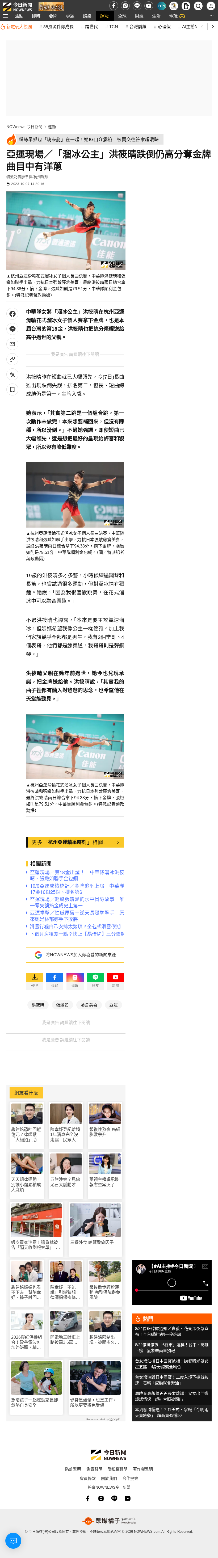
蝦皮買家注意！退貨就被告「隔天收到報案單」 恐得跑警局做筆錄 (35, 1245)
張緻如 (62, 1005)
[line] (137, 5)
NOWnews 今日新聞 (24, 126)
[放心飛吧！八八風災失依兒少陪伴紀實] (51, 7)
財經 (139, 16)
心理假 (164, 26)
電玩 (173, 16)
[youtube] (148, 5)
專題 (70, 16)
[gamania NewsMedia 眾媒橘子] (109, 1521)
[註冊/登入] (211, 6)
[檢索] (198, 6)
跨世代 (91, 26)
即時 (36, 16)
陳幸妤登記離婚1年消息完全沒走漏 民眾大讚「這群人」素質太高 (65, 1134)
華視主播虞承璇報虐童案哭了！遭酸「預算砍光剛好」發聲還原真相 (104, 1182)
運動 (105, 15)
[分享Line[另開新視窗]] (12, 329)
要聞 (53, 16)
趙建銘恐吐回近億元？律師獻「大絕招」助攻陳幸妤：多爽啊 (26, 1134)
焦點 (19, 16)
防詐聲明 (73, 1469)
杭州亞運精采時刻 (67, 842)
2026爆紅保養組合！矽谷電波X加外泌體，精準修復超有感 (26, 1342)
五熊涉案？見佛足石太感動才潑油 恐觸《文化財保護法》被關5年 (65, 1182)
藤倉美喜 (89, 1005)
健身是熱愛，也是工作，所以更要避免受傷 (93, 1402)
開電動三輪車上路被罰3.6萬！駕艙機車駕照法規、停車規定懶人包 (65, 1340)
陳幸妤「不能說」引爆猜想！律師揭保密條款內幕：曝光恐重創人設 (65, 1292)
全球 (122, 16)
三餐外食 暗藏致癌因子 (92, 1242)
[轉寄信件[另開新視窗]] (12, 344)
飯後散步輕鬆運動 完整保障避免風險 (104, 1292)
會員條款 (88, 1478)
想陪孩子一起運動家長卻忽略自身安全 (34, 1402)
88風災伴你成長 (58, 26)
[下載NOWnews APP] (186, 6)
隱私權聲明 (118, 1469)
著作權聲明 (143, 1469)
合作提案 (130, 1478)
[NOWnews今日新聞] (17, 6)
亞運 (113, 1005)
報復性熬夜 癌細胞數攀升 (104, 1132)
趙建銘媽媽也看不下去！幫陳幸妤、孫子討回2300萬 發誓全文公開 (26, 1292)
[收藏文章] (12, 389)
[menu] (5, 16)
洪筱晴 (38, 1005)
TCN (113, 26)
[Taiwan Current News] (161, 6)
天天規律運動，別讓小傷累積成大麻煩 (26, 1184)
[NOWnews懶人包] (173, 6)
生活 (156, 16)
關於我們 (109, 1478)
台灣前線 (137, 26)
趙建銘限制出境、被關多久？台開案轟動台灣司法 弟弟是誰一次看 (104, 1340)
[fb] (113, 5)
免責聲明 (94, 1469)
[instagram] (125, 5)
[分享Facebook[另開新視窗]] (12, 314)
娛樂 (87, 16)
